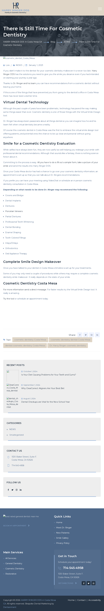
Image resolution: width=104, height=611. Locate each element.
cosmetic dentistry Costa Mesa (30, 339)
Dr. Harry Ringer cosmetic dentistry (67, 345)
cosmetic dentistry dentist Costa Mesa (70, 339)
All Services (10, 558)
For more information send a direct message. (25, 289)
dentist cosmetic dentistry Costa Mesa (25, 345)
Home (59, 522)
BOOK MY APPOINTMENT (14, 526)
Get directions (65, 583)
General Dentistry (13, 563)
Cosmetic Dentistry (14, 568)
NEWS (19, 65)
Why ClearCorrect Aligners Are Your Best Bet (42, 388)
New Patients (62, 533)
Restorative (10, 574)
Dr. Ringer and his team (24, 83)
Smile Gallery (62, 538)
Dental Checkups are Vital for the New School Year (45, 402)
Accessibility (94, 600)
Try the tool (8, 298)
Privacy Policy (62, 543)
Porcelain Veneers (14, 211)
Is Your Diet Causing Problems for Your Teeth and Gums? (48, 375)
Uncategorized (16, 435)
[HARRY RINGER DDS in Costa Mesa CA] (15, 8)
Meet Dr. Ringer (64, 527)
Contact (81, 600)
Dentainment (9, 607)
